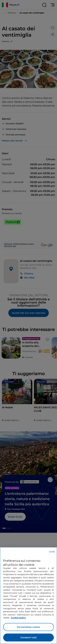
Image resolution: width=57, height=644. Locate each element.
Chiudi (52, 551)
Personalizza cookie (28, 627)
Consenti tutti (28, 637)
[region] (28, 595)
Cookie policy (18, 617)
